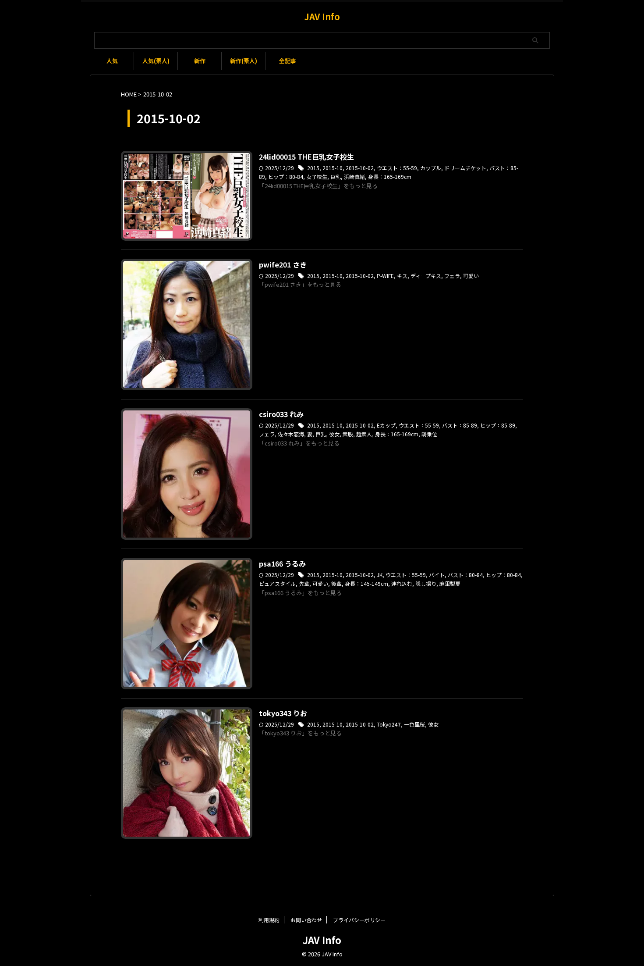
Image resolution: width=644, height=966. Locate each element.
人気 (112, 61)
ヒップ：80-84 (285, 176)
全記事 (287, 61)
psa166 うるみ (282, 563)
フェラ (452, 275)
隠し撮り (425, 583)
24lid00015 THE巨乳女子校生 (306, 156)
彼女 (334, 434)
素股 (348, 434)
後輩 (336, 583)
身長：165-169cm (389, 176)
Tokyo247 (389, 724)
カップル (430, 167)
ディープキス (425, 275)
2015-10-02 (360, 167)
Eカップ (386, 425)
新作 (199, 61)
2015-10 (332, 167)
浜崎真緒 (354, 176)
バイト (437, 574)
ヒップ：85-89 (497, 425)
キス (402, 275)
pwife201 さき (283, 264)
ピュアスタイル (277, 583)
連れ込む (401, 583)
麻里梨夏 (449, 583)
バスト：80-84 (465, 574)
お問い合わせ (306, 919)
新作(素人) (243, 61)
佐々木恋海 (291, 434)
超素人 (364, 434)
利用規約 (269, 919)
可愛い (471, 275)
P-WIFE (385, 275)
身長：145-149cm (366, 583)
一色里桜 (414, 724)
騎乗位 (429, 434)
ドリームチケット (465, 167)
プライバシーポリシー (359, 919)
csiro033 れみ (281, 414)
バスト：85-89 (459, 425)
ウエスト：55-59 (397, 167)
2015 (313, 167)
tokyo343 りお (283, 713)
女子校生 (316, 176)
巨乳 (335, 176)
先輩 (304, 583)
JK (379, 574)
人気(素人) (156, 61)
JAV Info (322, 16)
